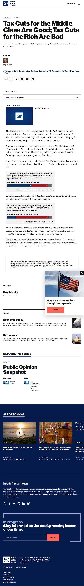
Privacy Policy (7, 574)
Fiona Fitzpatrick (8, 459)
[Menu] (79, 3)
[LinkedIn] (23, 503)
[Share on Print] (33, 79)
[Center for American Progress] (6, 3)
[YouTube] (14, 503)
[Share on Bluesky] (22, 79)
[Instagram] (19, 503)
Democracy (10, 335)
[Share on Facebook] (11, 79)
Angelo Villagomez (19, 459)
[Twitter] (5, 503)
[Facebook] (9, 503)
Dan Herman (53, 459)
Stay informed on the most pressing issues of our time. (39, 525)
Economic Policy (13, 319)
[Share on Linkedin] (16, 79)
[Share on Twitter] (5, 79)
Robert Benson (43, 459)
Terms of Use (7, 572)
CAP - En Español (8, 577)
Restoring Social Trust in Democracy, (65, 71)
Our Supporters (8, 580)
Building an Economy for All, (41, 71)
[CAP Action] (10, 560)
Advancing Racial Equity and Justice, (17, 71)
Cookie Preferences (9, 582)
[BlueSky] (28, 503)
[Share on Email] (27, 79)
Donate (69, 3)
